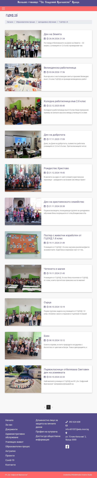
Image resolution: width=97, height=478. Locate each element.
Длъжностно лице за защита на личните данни (47, 423)
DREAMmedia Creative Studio (81, 475)
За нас (8, 424)
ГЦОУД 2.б (63, 22)
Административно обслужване (15, 436)
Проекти (10, 455)
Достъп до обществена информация (48, 438)
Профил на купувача (46, 431)
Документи (11, 429)
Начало (10, 22)
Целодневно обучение (47, 22)
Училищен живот (14, 442)
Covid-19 (9, 460)
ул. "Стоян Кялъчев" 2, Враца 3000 (76, 438)
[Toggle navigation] (3, 8)
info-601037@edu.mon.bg (77, 429)
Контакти (10, 464)
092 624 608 (74, 422)
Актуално (10, 451)
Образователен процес (25, 22)
